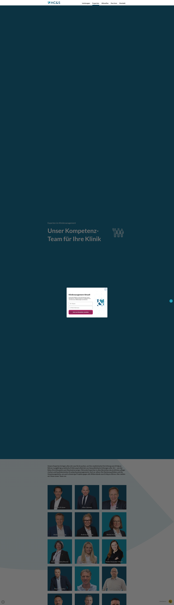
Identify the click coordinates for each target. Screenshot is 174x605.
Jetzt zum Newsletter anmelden (81, 312)
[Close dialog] (105, 289)
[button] (3, 602)
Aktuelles (104, 3)
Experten (95, 3)
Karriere (114, 3)
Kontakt (122, 3)
